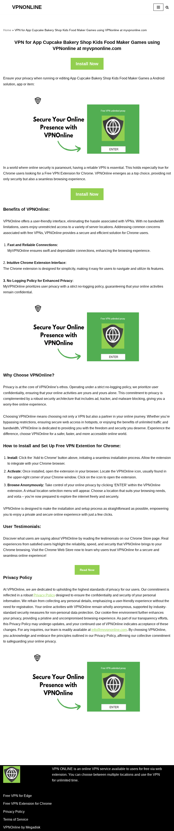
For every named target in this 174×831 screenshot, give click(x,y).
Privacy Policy (44, 595)
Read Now (87, 570)
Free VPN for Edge (17, 796)
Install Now (87, 63)
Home (7, 30)
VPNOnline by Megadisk (21, 827)
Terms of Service (15, 819)
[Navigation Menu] (158, 7)
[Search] (167, 7)
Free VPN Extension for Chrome (27, 803)
